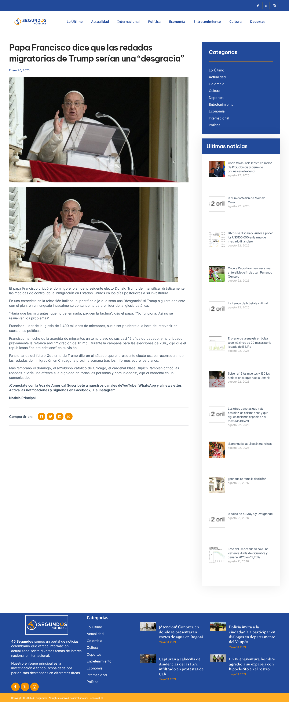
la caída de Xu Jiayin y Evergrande (250, 514)
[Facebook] (257, 5)
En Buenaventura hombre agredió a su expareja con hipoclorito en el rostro (252, 664)
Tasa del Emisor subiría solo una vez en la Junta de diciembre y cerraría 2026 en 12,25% (248, 553)
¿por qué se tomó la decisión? (247, 478)
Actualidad (100, 21)
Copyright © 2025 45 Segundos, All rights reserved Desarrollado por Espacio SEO (57, 698)
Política (154, 21)
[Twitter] (266, 5)
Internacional (128, 21)
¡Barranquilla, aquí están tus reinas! (250, 443)
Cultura (235, 21)
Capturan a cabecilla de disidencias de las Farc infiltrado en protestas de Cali (181, 666)
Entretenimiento (207, 21)
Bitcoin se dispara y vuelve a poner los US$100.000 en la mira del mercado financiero (250, 237)
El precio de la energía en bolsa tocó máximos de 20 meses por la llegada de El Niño (249, 342)
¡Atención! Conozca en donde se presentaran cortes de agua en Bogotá (181, 631)
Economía (177, 21)
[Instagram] (274, 5)
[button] (41, 416)
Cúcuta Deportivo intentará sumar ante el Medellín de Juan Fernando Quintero (250, 272)
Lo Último (75, 21)
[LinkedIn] (34, 687)
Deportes (257, 21)
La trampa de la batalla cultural (247, 303)
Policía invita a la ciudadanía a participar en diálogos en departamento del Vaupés (252, 634)
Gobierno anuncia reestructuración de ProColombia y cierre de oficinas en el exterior (250, 167)
